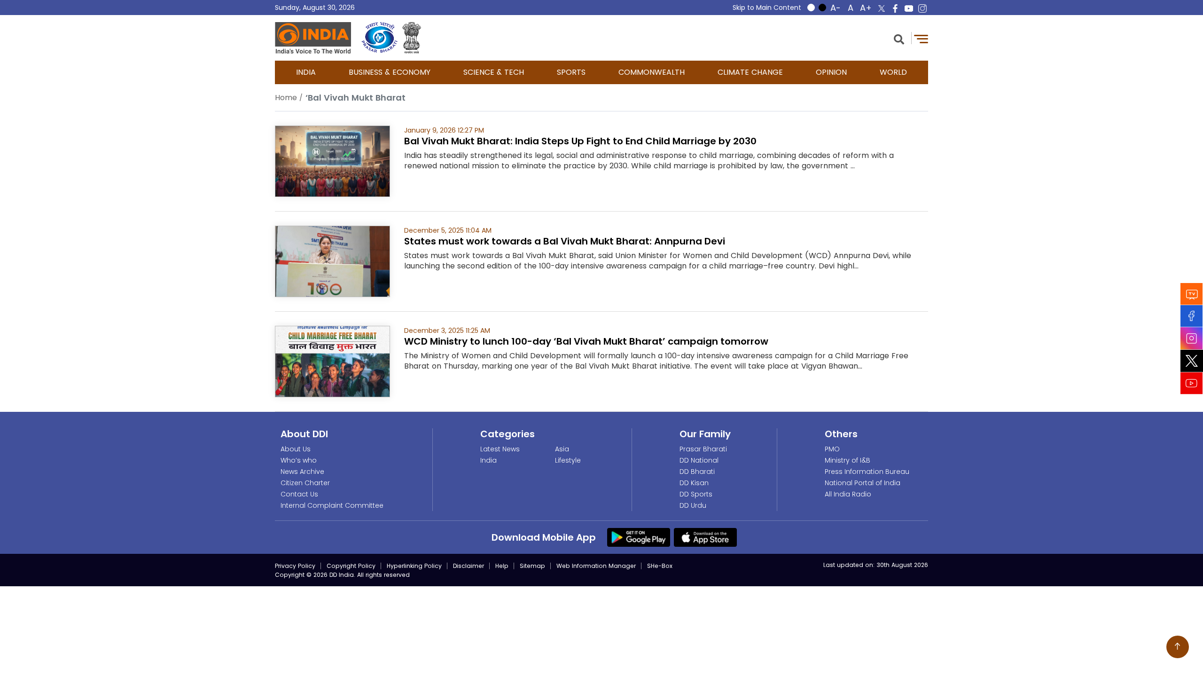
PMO (832, 449)
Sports (571, 72)
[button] (899, 38)
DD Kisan (694, 483)
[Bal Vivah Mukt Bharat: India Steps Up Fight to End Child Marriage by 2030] (332, 160)
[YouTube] (1191, 383)
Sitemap (532, 566)
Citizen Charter (305, 483)
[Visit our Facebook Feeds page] (1191, 316)
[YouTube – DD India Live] (908, 8)
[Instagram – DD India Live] (922, 8)
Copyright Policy (351, 566)
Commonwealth (651, 72)
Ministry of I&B (847, 460)
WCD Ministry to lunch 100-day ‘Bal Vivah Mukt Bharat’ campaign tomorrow (586, 341)
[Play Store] (638, 537)
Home (286, 97)
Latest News (500, 449)
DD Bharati (697, 471)
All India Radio (848, 494)
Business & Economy (389, 72)
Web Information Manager (596, 566)
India (306, 72)
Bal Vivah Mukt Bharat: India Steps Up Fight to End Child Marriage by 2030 (580, 141)
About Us (296, 449)
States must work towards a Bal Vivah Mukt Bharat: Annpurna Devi (564, 241)
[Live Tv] (1191, 294)
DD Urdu (693, 505)
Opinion (831, 72)
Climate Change (750, 72)
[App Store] (705, 537)
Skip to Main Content (767, 7)
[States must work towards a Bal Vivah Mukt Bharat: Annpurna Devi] (332, 260)
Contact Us (299, 494)
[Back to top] (1177, 647)
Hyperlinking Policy (414, 566)
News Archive (302, 471)
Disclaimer (468, 566)
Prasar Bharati (703, 449)
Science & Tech (493, 72)
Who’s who (299, 460)
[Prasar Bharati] (379, 38)
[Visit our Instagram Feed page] (1191, 338)
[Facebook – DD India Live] (895, 8)
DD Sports (696, 494)
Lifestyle (568, 460)
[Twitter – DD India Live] (881, 8)
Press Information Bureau (867, 471)
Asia (562, 449)
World (893, 72)
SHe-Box (659, 566)
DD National (699, 460)
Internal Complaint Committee (332, 505)
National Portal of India (862, 483)
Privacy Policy (295, 566)
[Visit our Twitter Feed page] (1191, 361)
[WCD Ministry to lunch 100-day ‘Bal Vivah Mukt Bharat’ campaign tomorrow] (332, 360)
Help (501, 566)
